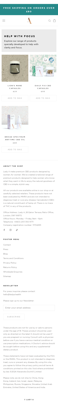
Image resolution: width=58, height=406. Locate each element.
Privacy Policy (9, 263)
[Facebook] (4, 230)
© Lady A (29, 399)
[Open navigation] (3, 21)
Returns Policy (10, 267)
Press (5, 249)
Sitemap (7, 276)
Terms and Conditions (13, 258)
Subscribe (14, 317)
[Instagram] (10, 230)
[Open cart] (54, 20)
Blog (5, 254)
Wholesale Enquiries (12, 272)
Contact (7, 245)
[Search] (49, 20)
